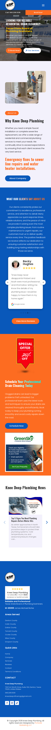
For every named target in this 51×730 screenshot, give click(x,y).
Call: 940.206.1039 (12, 12)
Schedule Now (16, 425)
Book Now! (38, 12)
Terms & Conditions (13, 671)
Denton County (11, 620)
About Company (17, 178)
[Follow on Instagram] (12, 703)
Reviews (8, 664)
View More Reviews (25, 321)
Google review (19, 304)
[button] (46, 522)
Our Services (33, 50)
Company (9, 657)
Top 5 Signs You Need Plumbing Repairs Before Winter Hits (24, 519)
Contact (8, 668)
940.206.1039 (10, 693)
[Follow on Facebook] (7, 703)
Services (8, 661)
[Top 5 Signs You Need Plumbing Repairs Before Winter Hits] (25, 506)
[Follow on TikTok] (17, 703)
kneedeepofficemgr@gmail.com (18, 696)
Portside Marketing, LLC (30, 724)
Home (7, 654)
